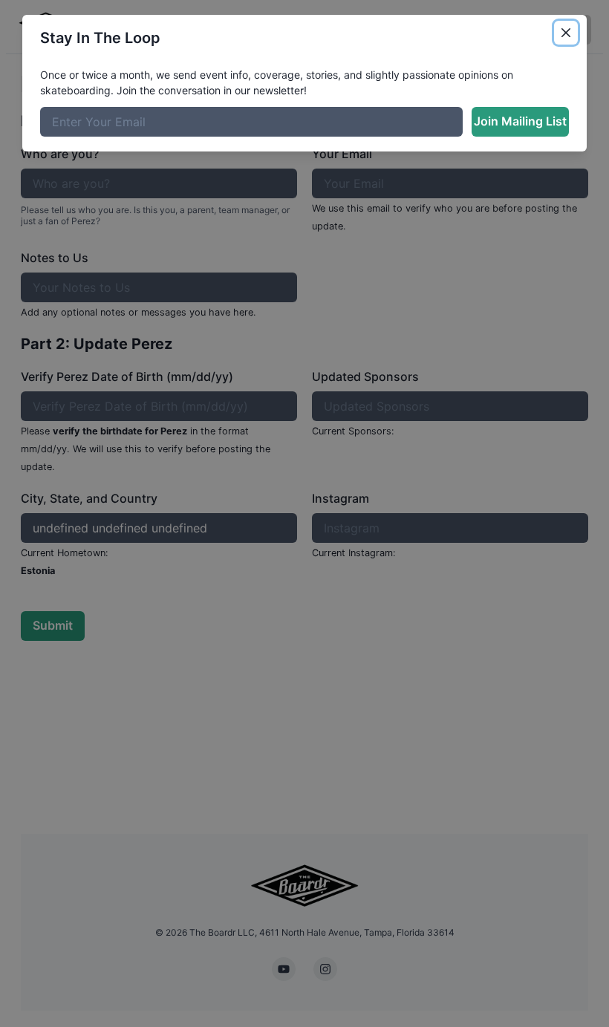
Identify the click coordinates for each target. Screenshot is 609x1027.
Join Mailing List (520, 121)
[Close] (566, 33)
